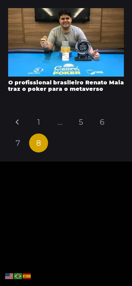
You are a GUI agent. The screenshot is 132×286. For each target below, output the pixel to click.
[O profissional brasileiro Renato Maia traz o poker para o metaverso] (66, 13)
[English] (9, 275)
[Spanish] (27, 275)
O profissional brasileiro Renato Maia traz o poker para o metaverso (66, 85)
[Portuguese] (18, 275)
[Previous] (17, 122)
